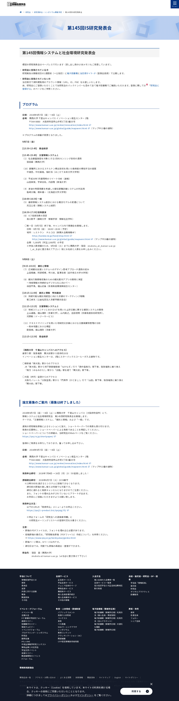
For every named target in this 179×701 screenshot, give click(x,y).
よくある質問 (65, 677)
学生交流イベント (29, 650)
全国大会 (25, 615)
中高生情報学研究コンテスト (34, 644)
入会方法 (96, 576)
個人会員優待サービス (67, 597)
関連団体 (25, 597)
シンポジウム (63, 629)
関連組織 (61, 638)
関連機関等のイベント (31, 656)
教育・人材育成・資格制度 (68, 608)
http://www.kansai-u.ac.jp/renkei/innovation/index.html (58, 124)
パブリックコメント (66, 612)
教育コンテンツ (64, 632)
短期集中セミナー (29, 624)
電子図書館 (72, 73)
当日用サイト (86, 73)
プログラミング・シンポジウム (35, 632)
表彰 (23, 582)
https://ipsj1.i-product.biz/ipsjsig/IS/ (46, 510)
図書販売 (134, 594)
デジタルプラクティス (140, 591)
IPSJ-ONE (26, 641)
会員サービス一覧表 (102, 582)
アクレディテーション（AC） (70, 635)
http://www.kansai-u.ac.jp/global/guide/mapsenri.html (58, 128)
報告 (23, 594)
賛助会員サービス (65, 588)
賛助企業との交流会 (30, 647)
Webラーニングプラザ (67, 627)
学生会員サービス (65, 582)
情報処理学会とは (29, 579)
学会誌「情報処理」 (139, 583)
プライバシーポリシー (58, 695)
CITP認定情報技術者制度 (68, 641)
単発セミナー (27, 653)
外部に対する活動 (29, 591)
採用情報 (79, 677)
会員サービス (62, 576)
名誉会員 (134, 615)
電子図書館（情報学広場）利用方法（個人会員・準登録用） (108, 614)
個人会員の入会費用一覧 (104, 579)
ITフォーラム (27, 658)
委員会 (24, 585)
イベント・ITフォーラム (31, 608)
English (118, 677)
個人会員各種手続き (66, 594)
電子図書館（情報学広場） (104, 608)
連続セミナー (27, 621)
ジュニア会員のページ (67, 585)
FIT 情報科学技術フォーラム (33, 618)
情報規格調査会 (27, 667)
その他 (24, 600)
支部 (23, 588)
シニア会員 (135, 621)
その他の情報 (63, 600)
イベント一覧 (27, 612)
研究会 (133, 588)
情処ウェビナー (28, 627)
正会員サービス (64, 579)
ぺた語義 (61, 624)
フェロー (134, 618)
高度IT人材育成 (64, 615)
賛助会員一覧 (25, 677)
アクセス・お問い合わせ (45, 677)
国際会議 (25, 638)
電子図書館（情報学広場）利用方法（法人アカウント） (108, 619)
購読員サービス (64, 591)
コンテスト (62, 618)
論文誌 (133, 585)
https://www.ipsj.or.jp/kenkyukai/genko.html (52, 537)
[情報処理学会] (21, 12)
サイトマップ (104, 677)
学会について (26, 576)
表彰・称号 (134, 608)
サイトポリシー (131, 677)
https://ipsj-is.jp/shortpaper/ (37, 436)
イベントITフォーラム (31, 629)
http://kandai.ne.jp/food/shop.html (50, 235)
